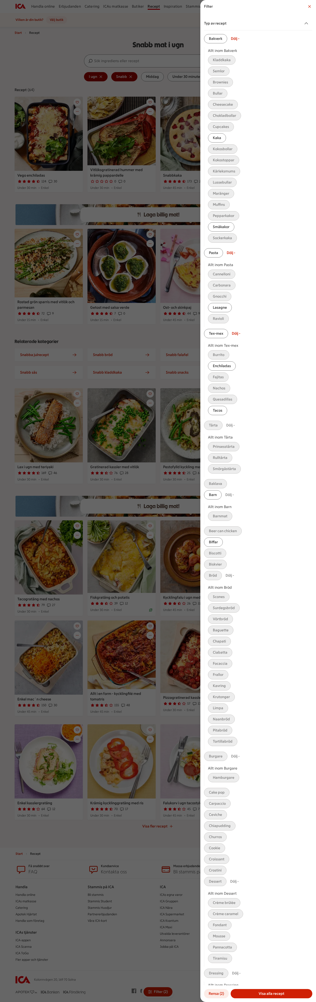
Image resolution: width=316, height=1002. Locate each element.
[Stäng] (309, 6)
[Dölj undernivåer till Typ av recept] (307, 23)
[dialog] (258, 501)
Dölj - (235, 38)
